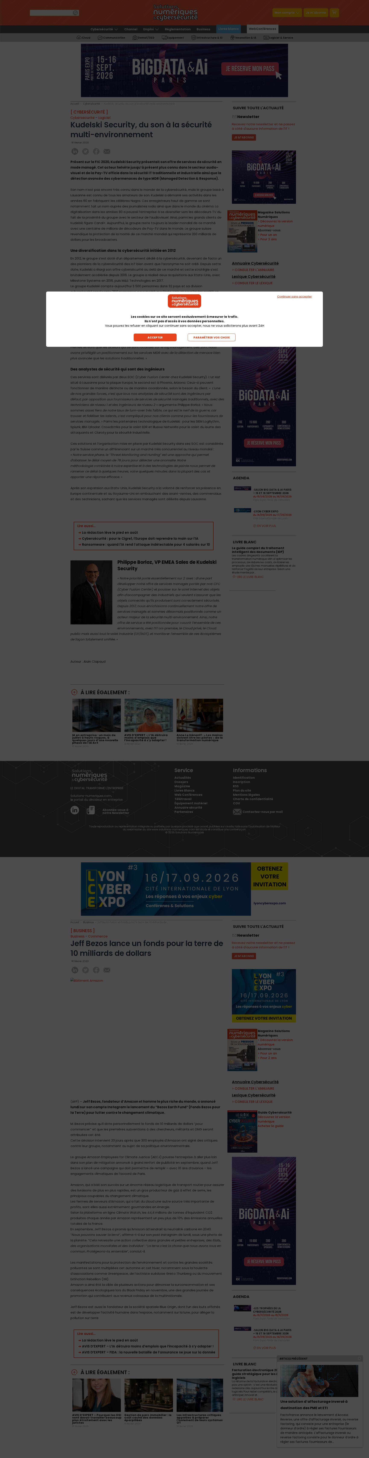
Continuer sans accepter (294, 297)
